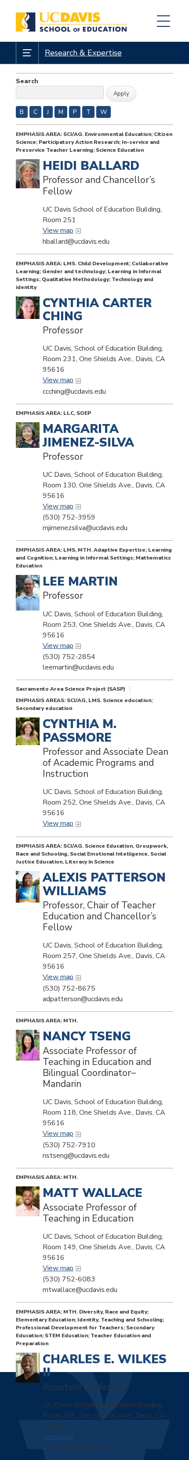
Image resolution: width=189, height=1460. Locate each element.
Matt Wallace (92, 1193)
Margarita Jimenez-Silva (88, 435)
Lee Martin (80, 581)
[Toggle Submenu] (27, 53)
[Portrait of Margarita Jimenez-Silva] (28, 435)
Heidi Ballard (91, 165)
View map (58, 230)
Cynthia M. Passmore (79, 730)
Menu (163, 21)
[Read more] (28, 1045)
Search (27, 81)
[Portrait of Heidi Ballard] (28, 173)
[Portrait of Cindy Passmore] (28, 731)
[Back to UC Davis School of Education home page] (71, 21)
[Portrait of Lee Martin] (28, 593)
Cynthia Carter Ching (97, 309)
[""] (28, 886)
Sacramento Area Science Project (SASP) (70, 688)
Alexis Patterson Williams (104, 884)
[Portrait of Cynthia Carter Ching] (28, 307)
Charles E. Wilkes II (105, 1366)
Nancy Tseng (87, 1036)
